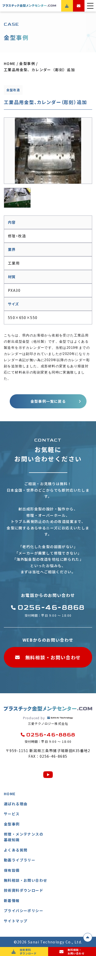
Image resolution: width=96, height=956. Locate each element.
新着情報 (12, 900)
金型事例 (12, 824)
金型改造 (13, 90)
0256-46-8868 (51, 607)
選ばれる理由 (15, 803)
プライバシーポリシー (23, 910)
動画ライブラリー (19, 860)
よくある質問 (15, 849)
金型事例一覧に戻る (48, 401)
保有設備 (12, 870)
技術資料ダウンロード (23, 890)
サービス (12, 813)
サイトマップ (15, 920)
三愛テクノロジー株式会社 (45, 721)
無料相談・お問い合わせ (53, 657)
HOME (10, 793)
